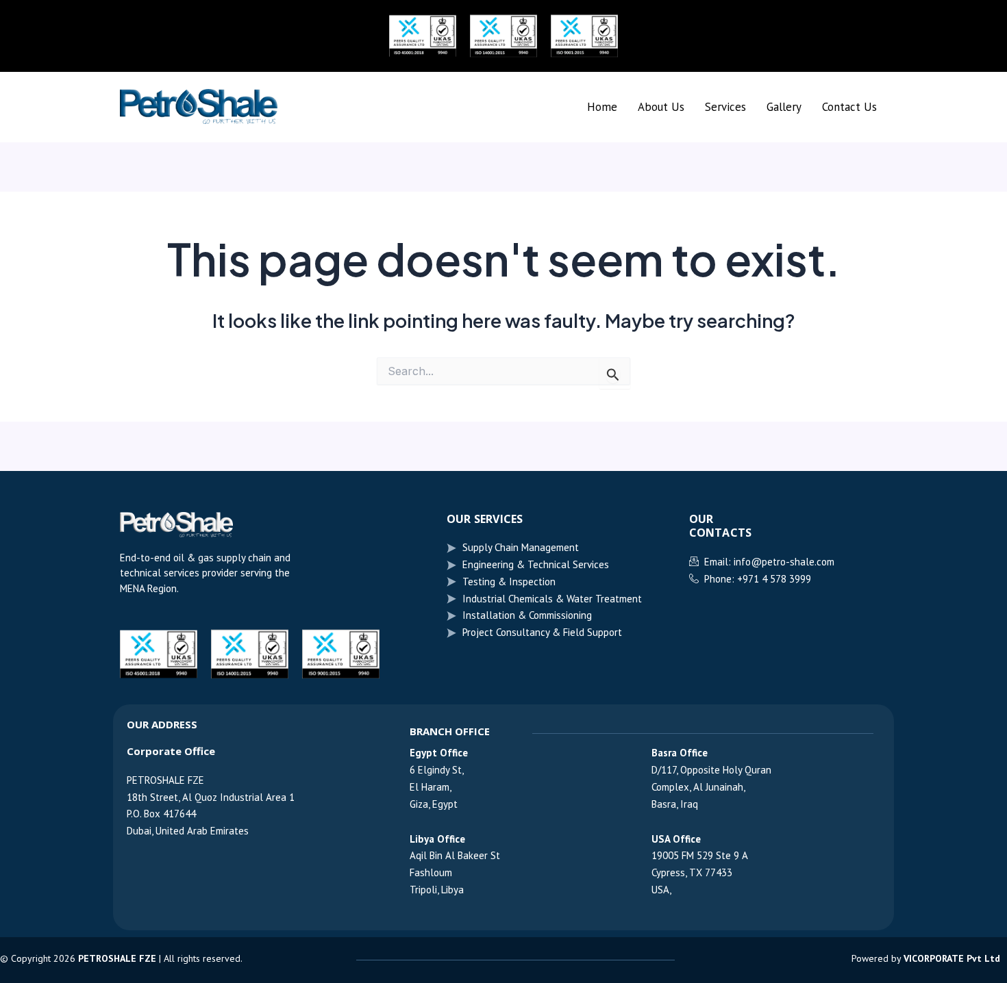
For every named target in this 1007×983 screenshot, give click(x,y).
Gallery (784, 106)
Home (602, 106)
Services (725, 106)
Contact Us (849, 106)
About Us (661, 106)
